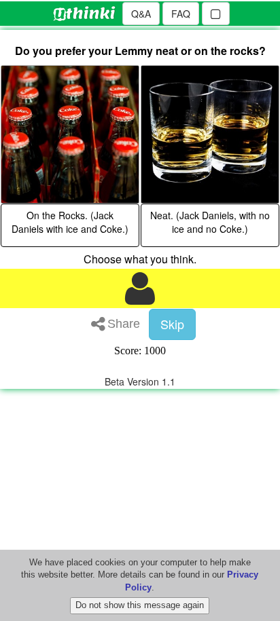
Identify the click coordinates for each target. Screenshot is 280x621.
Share (123, 324)
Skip (172, 324)
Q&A (141, 13)
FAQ (180, 13)
